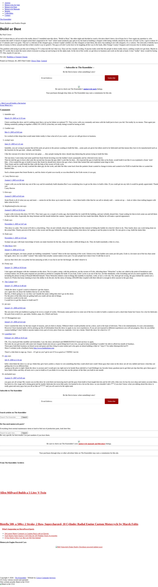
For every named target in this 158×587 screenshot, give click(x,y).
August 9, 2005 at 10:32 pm (15, 210)
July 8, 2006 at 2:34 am (13, 360)
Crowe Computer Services (46, 578)
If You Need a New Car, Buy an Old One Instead (23, 538)
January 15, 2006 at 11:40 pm (15, 286)
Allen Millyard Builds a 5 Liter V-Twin (23, 492)
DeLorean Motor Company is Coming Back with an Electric (27, 534)
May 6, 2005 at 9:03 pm (13, 132)
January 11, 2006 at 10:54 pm (15, 268)
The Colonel (9, 282)
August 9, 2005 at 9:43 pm (14, 196)
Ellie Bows (9, 246)
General (44, 61)
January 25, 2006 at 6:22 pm (15, 322)
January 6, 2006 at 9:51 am (14, 250)
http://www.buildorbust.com (44, 348)
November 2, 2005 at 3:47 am (15, 224)
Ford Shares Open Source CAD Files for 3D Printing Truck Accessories (31, 536)
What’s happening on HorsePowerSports (18, 529)
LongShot (8, 334)
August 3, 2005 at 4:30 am (14, 180)
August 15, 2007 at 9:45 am (15, 378)
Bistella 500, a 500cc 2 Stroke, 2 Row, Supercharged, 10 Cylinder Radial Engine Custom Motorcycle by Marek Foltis (69, 524)
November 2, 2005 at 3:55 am (15, 238)
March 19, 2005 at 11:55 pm (15, 118)
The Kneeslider (5, 19)
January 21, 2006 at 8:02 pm (15, 308)
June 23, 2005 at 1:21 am (14, 144)
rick (6, 356)
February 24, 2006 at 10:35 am (16, 338)
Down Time (35, 61)
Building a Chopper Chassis (17, 57)
